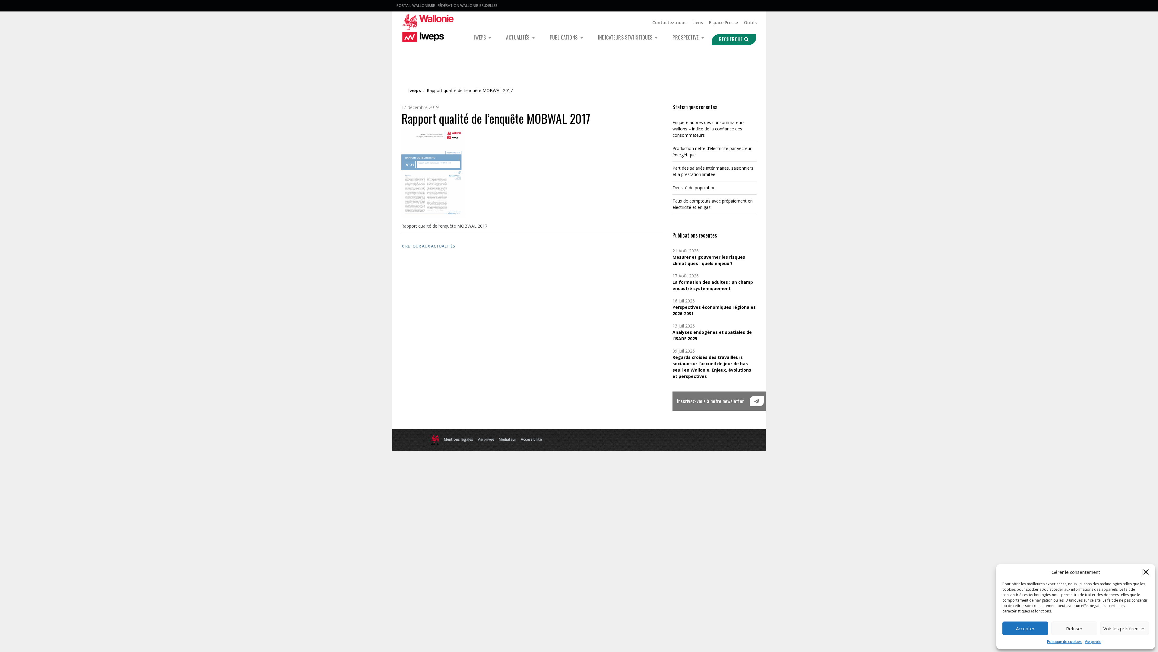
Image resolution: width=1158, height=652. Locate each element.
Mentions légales (458, 439)
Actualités (518, 37)
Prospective (686, 37)
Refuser (1074, 628)
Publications (564, 37)
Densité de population (694, 187)
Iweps (480, 37)
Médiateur (507, 439)
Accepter (1025, 628)
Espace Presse (723, 22)
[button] (1146, 572)
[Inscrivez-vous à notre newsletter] (757, 401)
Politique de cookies (1064, 641)
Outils (750, 22)
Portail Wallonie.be (416, 5)
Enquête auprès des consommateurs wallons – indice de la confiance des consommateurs (708, 129)
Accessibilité (531, 439)
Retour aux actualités (430, 246)
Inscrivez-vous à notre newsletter (710, 401)
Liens (697, 22)
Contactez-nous (669, 22)
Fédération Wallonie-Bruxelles (468, 5)
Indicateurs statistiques (626, 37)
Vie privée (1093, 641)
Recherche (731, 39)
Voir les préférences (1124, 628)
